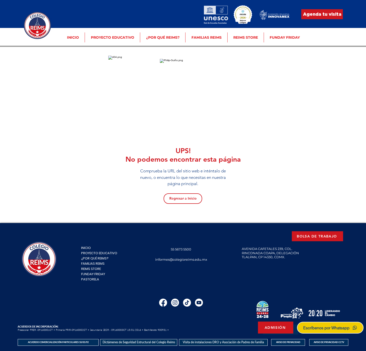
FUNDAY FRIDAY (93, 274)
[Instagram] (175, 303)
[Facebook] (163, 303)
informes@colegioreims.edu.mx (181, 259)
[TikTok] (187, 303)
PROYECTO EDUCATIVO (99, 253)
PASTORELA (90, 279)
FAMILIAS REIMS (93, 263)
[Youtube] (199, 303)
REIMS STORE (91, 268)
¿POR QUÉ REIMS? (95, 258)
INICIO (86, 247)
